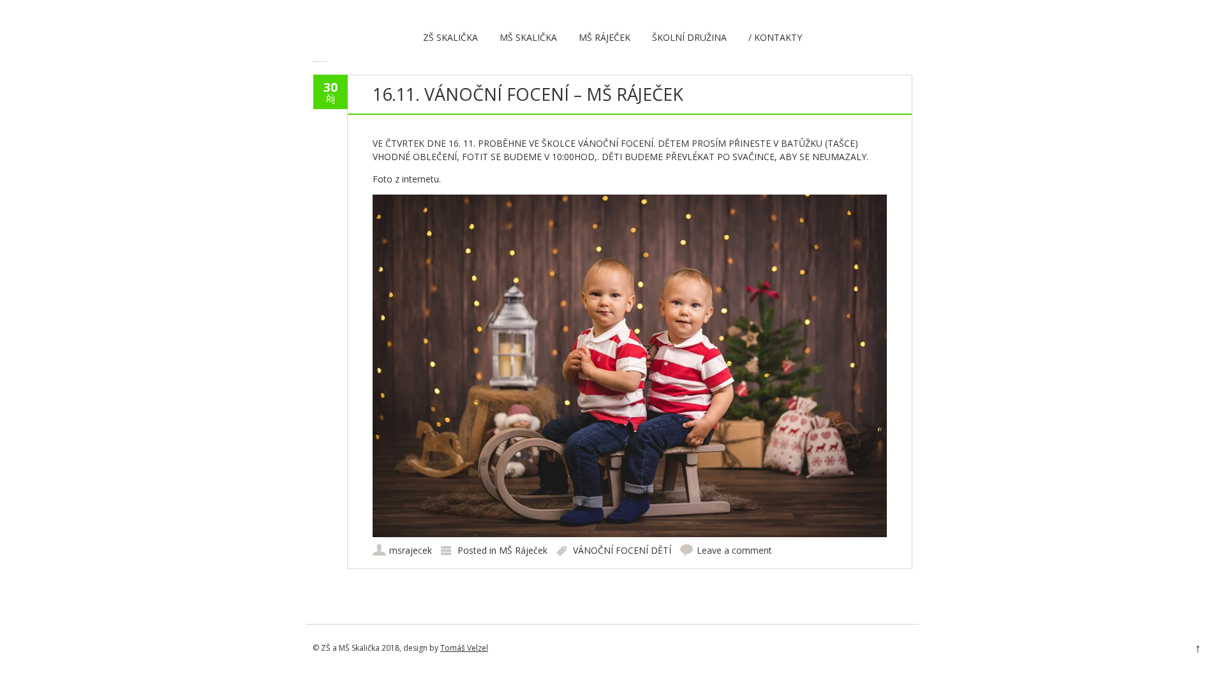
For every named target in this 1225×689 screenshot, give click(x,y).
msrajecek (410, 550)
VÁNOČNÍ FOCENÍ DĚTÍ (622, 550)
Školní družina (689, 37)
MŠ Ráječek (604, 37)
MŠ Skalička (528, 37)
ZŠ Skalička (450, 37)
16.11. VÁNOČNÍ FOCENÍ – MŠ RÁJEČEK (528, 94)
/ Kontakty (775, 37)
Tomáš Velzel (464, 647)
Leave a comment (734, 550)
